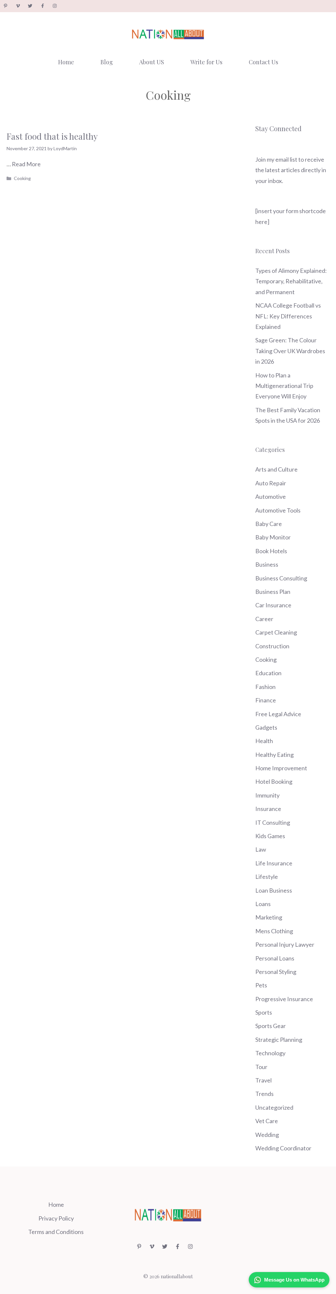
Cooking (22, 178)
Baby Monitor (273, 537)
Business (266, 564)
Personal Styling (275, 971)
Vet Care (266, 1120)
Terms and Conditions (56, 1231)
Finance (265, 700)
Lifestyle (266, 876)
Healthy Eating (274, 754)
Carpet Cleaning (276, 632)
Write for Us (206, 62)
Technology (270, 1053)
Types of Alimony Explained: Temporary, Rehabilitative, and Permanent (291, 281)
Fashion (265, 686)
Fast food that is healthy (52, 136)
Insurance (268, 808)
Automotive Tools (278, 510)
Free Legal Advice (278, 714)
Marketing (268, 917)
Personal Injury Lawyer (284, 944)
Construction (272, 646)
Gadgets (266, 727)
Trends (264, 1093)
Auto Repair (270, 483)
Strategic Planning (278, 1039)
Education (268, 673)
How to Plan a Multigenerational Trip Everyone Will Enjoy (284, 386)
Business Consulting (281, 578)
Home (66, 62)
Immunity (267, 795)
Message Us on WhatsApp (294, 1280)
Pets (261, 985)
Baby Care (268, 523)
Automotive (270, 496)
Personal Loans (274, 958)
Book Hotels (271, 551)
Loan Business (273, 890)
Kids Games (270, 835)
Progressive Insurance (284, 998)
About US (151, 62)
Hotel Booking (273, 781)
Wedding (267, 1134)
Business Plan (272, 591)
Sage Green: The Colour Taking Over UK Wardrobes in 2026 (290, 350)
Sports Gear (270, 1025)
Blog (106, 62)
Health (264, 740)
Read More (26, 164)
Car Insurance (273, 605)
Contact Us (263, 62)
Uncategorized (274, 1107)
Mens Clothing (274, 931)
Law (260, 849)
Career (264, 618)
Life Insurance (273, 863)
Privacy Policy (56, 1218)
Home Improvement (281, 768)
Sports (263, 1012)
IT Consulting (272, 822)
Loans (263, 903)
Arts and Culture (276, 469)
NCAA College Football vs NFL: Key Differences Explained (288, 316)
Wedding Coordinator (283, 1148)
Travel (263, 1080)
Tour (261, 1066)
